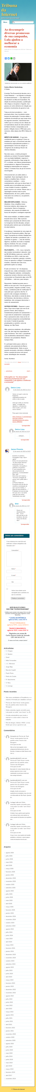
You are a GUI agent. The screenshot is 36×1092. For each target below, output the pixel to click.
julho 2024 (9, 932)
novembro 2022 (11, 992)
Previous (8, 371)
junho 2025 (9, 897)
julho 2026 (9, 856)
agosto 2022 (10, 996)
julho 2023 (9, 970)
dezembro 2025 (11, 878)
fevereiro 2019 (10, 1072)
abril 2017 (9, 1075)
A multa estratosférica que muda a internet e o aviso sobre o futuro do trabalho (17, 717)
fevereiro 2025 (10, 910)
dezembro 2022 (11, 989)
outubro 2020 (10, 1037)
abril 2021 (9, 1024)
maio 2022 (9, 1005)
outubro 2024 (10, 922)
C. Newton (9, 654)
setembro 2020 (10, 1040)
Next (29, 371)
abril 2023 (9, 977)
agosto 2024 (10, 929)
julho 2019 (9, 1056)
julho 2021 (9, 1018)
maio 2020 (9, 1053)
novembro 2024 (11, 919)
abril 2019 (9, 1066)
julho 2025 (9, 894)
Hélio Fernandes (11, 660)
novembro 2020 (11, 1034)
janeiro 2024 (10, 951)
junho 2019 (9, 1059)
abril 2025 (9, 903)
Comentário (15, 550)
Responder (26, 425)
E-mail (14, 575)
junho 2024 (9, 935)
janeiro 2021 (10, 1031)
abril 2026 (9, 865)
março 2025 (9, 907)
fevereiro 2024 (10, 948)
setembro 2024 (10, 926)
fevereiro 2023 (10, 983)
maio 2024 (9, 938)
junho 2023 (9, 973)
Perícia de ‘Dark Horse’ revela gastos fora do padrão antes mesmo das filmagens (17, 705)
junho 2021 (9, 1021)
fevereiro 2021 (10, 1027)
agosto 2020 (10, 1043)
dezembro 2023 (11, 954)
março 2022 (9, 1012)
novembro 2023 (11, 957)
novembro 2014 (11, 1078)
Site (13, 582)
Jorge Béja (9, 667)
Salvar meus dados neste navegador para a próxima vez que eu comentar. (20, 592)
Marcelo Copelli (11, 670)
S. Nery (8, 683)
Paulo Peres (10, 673)
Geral (19, 362)
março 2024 (9, 945)
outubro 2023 (10, 961)
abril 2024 (9, 942)
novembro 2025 (11, 881)
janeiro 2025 (10, 913)
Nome (14, 569)
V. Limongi (9, 686)
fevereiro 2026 (10, 872)
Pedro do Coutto (11, 676)
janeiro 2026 (10, 875)
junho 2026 (9, 859)
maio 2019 (9, 1062)
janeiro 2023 (10, 986)
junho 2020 (9, 1050)
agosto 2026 (10, 852)
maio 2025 (9, 900)
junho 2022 (9, 1002)
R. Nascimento (10, 679)
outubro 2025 (10, 884)
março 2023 (9, 980)
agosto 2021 (10, 1015)
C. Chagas (9, 651)
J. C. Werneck (10, 663)
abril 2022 (9, 1008)
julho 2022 (9, 999)
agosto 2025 (10, 891)
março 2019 (9, 1069)
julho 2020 (9, 1047)
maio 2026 (9, 862)
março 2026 (9, 868)
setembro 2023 (10, 964)
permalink (7, 364)
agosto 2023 (10, 967)
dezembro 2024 (11, 916)
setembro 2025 (10, 887)
